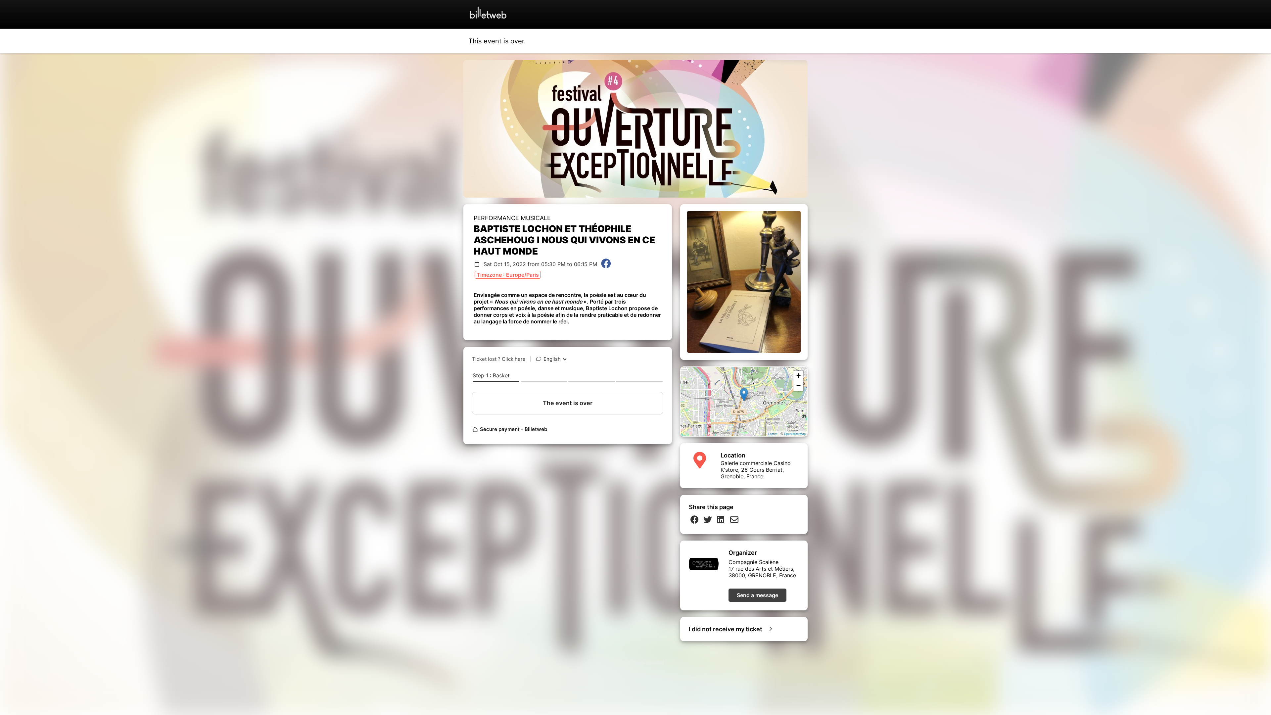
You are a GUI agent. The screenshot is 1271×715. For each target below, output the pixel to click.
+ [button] (798, 375)
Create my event (648, 661)
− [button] (798, 386)
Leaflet (772, 434)
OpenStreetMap (795, 434)
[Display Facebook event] (606, 264)
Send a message (757, 595)
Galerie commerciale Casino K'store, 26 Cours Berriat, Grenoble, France (756, 470)
